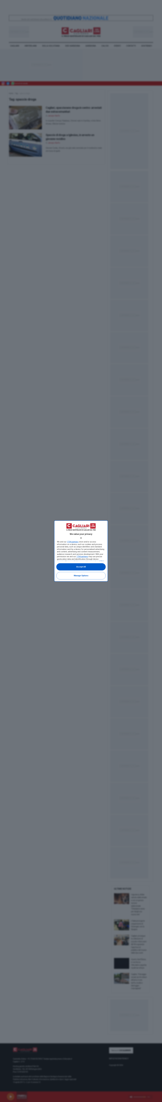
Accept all (81, 567)
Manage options (81, 575)
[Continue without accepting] (81, 538)
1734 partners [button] (72, 542)
